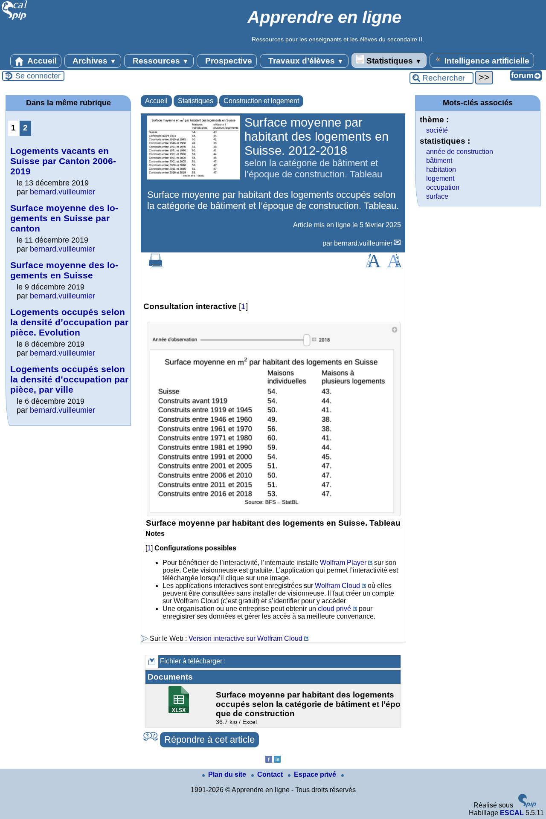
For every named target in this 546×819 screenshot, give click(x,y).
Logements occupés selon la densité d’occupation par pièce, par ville (69, 379)
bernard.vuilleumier (363, 243)
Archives (93, 60)
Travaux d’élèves (305, 60)
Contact (271, 774)
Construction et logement (261, 100)
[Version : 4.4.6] (527, 805)
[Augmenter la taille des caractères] (372, 265)
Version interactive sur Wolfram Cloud (245, 638)
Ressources (160, 60)
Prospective (227, 60)
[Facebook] (268, 760)
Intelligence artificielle (485, 60)
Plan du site (228, 774)
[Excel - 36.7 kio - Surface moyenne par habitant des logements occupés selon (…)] (180, 711)
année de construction (459, 151)
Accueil (41, 60)
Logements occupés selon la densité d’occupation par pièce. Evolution (69, 322)
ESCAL (512, 812)
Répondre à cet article (209, 739)
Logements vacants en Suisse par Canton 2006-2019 (63, 161)
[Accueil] (14, 19)
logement (440, 178)
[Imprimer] (156, 265)
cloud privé (334, 608)
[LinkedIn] (277, 760)
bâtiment (439, 160)
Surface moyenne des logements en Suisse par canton (64, 218)
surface (437, 196)
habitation (441, 169)
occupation (442, 187)
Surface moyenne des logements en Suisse (64, 270)
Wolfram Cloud (337, 585)
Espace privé (316, 774)
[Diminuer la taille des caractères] (394, 265)
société (437, 130)
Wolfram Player (343, 562)
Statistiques (393, 60)
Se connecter (38, 76)
